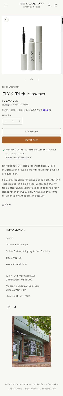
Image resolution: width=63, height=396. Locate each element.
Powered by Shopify (34, 384)
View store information (18, 157)
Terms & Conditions (16, 264)
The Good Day (19, 384)
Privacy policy (16, 389)
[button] (6, 5)
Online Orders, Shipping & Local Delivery (28, 251)
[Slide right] (38, 79)
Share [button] (8, 204)
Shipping (5, 105)
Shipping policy (49, 389)
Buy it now (31, 139)
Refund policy (52, 384)
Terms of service (32, 389)
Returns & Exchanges (17, 244)
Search (9, 238)
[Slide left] (25, 79)
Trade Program (14, 258)
